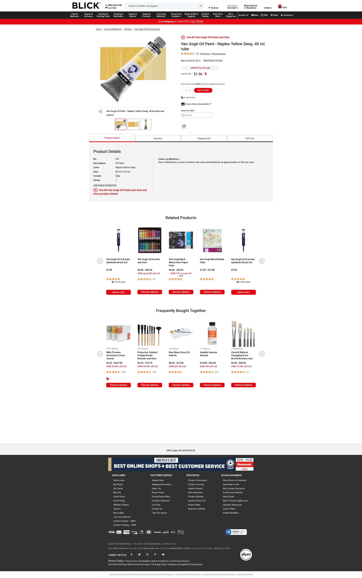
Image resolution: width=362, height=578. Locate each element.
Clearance (288, 15)
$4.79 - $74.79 (145, 363)
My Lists (117, 492)
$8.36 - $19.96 (176, 363)
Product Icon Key (196, 484)
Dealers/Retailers (231, 513)
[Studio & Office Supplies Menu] (191, 18)
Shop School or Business (234, 480)
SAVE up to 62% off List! (149, 273)
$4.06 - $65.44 (145, 270)
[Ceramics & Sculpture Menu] (176, 18)
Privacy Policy (116, 560)
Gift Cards (118, 488)
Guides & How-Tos (196, 500)
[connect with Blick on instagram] (147, 556)
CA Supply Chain (159, 564)
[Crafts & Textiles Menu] (206, 18)
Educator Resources (232, 505)
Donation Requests (161, 500)
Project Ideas (194, 505)
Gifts (265, 15)
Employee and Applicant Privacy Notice (185, 564)
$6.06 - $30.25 (176, 270)
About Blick (118, 513)
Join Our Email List (122, 517)
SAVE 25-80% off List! (116, 366)
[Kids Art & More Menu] (219, 18)
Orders (268, 8)
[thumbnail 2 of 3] (133, 124)
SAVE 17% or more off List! (181, 274)
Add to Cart (118, 292)
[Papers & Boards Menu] (133, 18)
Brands (242, 15)
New (256, 15)
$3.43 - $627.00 (114, 363)
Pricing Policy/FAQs (161, 496)
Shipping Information (161, 484)
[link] (110, 8)
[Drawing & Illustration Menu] (118, 18)
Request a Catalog (196, 508)
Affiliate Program (121, 505)
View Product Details (213, 60)
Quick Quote (228, 496)
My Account (119, 480)
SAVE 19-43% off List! (241, 366)
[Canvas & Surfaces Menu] (88, 18)
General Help (158, 480)
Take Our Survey (159, 513)
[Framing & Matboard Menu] (161, 18)
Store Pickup (119, 500)
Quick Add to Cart (231, 484)
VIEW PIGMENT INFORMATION (105, 185)
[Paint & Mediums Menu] (75, 18)
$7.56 (198, 74)
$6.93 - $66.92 (238, 363)
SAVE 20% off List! (177, 366)
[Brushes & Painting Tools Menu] (103, 18)
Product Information (197, 480)
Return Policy (158, 492)
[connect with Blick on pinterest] (155, 556)
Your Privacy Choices (179, 561)
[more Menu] (230, 18)
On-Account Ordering (232, 492)
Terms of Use (131, 561)
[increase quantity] (189, 90)
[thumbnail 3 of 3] (145, 124)
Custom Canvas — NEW (124, 521)
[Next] (262, 261)
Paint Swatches (195, 492)
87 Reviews (205, 54)
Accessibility (144, 561)
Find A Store (119, 496)
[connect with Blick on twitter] (139, 556)
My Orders (118, 484)
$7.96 (109, 270)
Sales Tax (156, 488)
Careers (117, 508)
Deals (275, 15)
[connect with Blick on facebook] (131, 556)
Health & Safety (195, 488)
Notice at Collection (160, 561)
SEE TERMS (197, 21)
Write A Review (219, 54)
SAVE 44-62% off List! (148, 366)
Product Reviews (196, 496)
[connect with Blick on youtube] (163, 556)
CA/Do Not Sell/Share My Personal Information (129, 564)
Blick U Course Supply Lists (235, 500)
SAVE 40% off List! (208, 366)
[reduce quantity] (183, 90)
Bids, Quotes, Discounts (234, 488)
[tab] (112, 138)
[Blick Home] (86, 5)
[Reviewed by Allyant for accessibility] (246, 554)
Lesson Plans (229, 508)
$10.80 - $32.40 (208, 363)
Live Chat (156, 505)
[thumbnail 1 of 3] (120, 124)
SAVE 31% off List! (200, 68)
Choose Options (149, 292)
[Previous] (100, 261)
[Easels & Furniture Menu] (146, 18)
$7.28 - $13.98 (207, 270)
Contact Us (157, 508)
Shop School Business (250, 7)
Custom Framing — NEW (124, 525)
